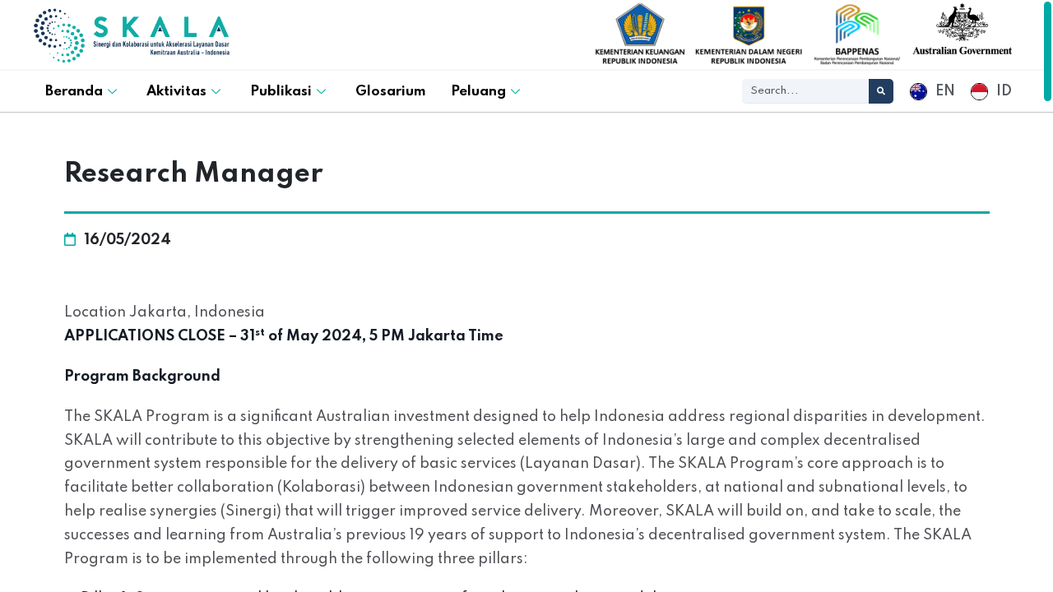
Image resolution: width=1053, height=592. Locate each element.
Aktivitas (176, 92)
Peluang (478, 92)
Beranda (74, 92)
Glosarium (390, 92)
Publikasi (281, 92)
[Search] (881, 91)
